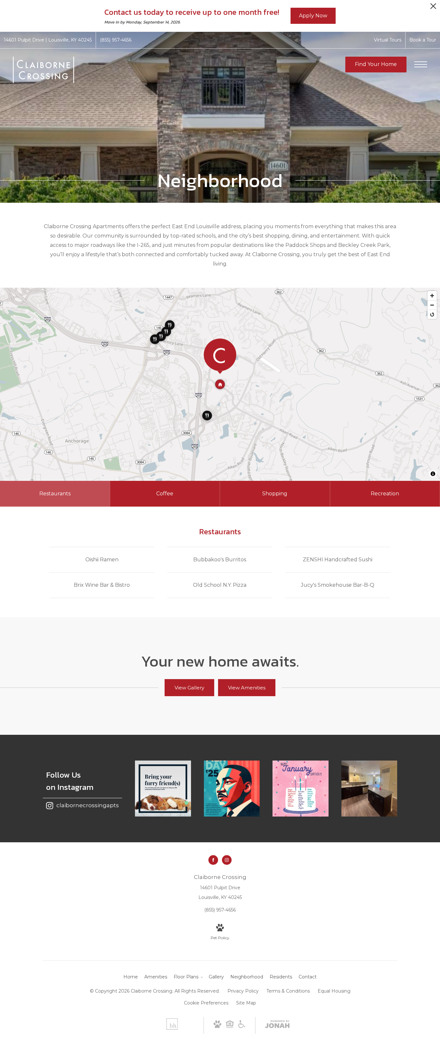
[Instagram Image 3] (301, 789)
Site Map (246, 1003)
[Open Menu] (420, 64)
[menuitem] (130, 977)
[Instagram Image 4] (369, 789)
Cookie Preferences (206, 1003)
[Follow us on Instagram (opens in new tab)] (227, 860)
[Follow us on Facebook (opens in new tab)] (213, 860)
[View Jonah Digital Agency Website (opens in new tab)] (277, 1025)
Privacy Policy (243, 991)
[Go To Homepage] (43, 70)
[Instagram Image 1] (163, 789)
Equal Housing (334, 991)
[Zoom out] (432, 305)
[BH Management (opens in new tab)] (172, 1028)
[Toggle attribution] (433, 474)
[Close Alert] (433, 8)
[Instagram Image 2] (232, 789)
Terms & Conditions (288, 991)
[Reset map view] (432, 314)
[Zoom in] (432, 295)
